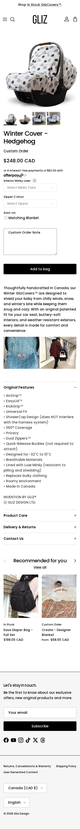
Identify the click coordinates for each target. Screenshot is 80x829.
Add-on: (10, 213)
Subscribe (40, 726)
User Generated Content (21, 772)
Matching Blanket (23, 218)
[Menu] (5, 19)
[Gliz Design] (40, 19)
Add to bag (40, 269)
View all (40, 567)
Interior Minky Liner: (17, 181)
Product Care (15, 515)
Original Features (19, 387)
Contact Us (14, 538)
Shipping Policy (66, 766)
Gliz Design (21, 813)
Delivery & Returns (20, 527)
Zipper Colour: (14, 197)
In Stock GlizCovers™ (44, 4)
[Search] (15, 19)
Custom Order (16, 151)
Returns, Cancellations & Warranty (27, 766)
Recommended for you (40, 561)
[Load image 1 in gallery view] (40, 70)
